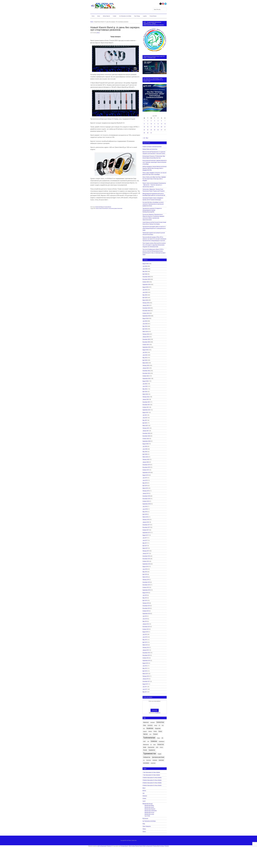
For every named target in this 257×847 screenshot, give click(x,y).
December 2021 (146, 402)
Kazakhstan (150, 728)
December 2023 (146, 339)
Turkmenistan (149, 738)
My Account (145, 818)
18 (154, 126)
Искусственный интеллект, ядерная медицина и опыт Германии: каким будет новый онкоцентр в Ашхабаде (155, 162)
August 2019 (146, 475)
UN (162, 738)
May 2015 (145, 598)
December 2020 (146, 433)
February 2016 (146, 579)
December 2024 (146, 308)
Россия (145, 750)
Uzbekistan (154, 741)
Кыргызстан (151, 747)
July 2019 (145, 477)
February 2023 (146, 365)
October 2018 (146, 501)
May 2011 (145, 692)
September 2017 (146, 532)
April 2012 (145, 671)
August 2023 (146, 349)
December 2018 (146, 496)
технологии (111, 208)
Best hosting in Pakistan (163, 846)
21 (165, 126)
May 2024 (145, 326)
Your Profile (147, 816)
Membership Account (148, 803)
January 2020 (146, 462)
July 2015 (145, 595)
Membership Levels (149, 814)
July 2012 (145, 665)
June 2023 (145, 355)
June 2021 (145, 417)
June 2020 (145, 449)
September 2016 (146, 564)
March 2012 (145, 673)
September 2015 (146, 590)
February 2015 (146, 603)
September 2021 (146, 410)
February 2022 (146, 396)
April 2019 (145, 485)
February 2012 (146, 676)
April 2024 (145, 329)
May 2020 (145, 451)
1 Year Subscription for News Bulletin (151, 772)
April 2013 (145, 642)
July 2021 (145, 415)
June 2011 (145, 689)
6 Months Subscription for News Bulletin (152, 782)
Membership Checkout (150, 809)
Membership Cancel (149, 807)
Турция (159, 753)
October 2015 (146, 587)
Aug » (147, 138)
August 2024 (146, 318)
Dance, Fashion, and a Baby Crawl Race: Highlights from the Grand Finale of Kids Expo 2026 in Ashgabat (154, 178)
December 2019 (146, 464)
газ (143, 760)
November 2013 (146, 626)
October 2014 (146, 611)
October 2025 (146, 282)
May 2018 (145, 511)
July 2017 (145, 537)
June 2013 (145, 637)
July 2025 (145, 289)
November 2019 (146, 467)
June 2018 (145, 509)
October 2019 (146, 470)
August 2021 (146, 412)
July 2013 (145, 634)
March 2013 (145, 645)
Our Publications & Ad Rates (149, 821)
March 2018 (145, 517)
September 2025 (146, 284)
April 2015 (145, 600)
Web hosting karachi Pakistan (150, 846)
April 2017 (145, 545)
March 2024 (145, 331)
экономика (146, 763)
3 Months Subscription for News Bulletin (152, 777)
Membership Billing (149, 805)
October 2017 (146, 530)
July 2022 (145, 383)
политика (155, 760)
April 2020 (145, 454)
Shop (144, 823)
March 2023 (145, 363)
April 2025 (145, 297)
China (144, 725)
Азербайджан (161, 741)
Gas (162, 725)
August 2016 (146, 566)
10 (151, 123)
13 (161, 123)
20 (161, 126)
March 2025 (145, 300)
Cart (143, 793)
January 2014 (146, 624)
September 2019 (146, 472)
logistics (145, 731)
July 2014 (145, 616)
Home (91, 21)
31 (151, 132)
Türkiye (158, 738)
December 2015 (146, 582)
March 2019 (145, 488)
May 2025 (145, 295)
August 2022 (146, 381)
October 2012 (146, 658)
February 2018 (146, 519)
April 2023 (145, 360)
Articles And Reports (99, 206)
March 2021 (145, 425)
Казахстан (160, 744)
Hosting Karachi (124, 846)
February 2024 (146, 334)
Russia (160, 731)
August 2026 (146, 263)
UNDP (144, 741)
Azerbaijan (153, 722)
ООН (157, 747)
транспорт (161, 760)
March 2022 (145, 394)
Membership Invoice (149, 812)
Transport (155, 734)
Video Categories (147, 826)
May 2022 (145, 389)
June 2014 (145, 618)
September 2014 (146, 613)
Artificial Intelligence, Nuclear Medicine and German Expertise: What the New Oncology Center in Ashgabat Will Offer (155, 168)
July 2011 (145, 686)
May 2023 (145, 357)
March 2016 (145, 577)
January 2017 (146, 553)
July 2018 (145, 506)
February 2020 (146, 459)
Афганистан (146, 744)
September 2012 (146, 660)
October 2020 (146, 438)
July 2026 (145, 266)
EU (159, 725)
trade (150, 734)
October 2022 (146, 376)
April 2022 (145, 391)
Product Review (107, 206)
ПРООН (161, 747)
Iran (144, 728)
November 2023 (146, 342)
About (144, 788)
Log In (144, 801)
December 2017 (146, 524)
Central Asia (160, 722)
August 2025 (146, 287)
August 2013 (146, 631)
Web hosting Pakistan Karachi (136, 846)
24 (151, 129)
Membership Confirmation (151, 810)
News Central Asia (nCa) (103, 6)
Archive (144, 790)
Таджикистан (152, 750)
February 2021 (146, 428)
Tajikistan (145, 734)
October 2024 (146, 313)
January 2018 (146, 522)
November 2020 (146, 436)
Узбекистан (146, 757)
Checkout (145, 796)
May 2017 (145, 543)
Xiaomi (97, 208)
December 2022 (146, 370)
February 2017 (146, 551)
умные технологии (118, 208)
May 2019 (145, 483)
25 (154, 129)
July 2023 (145, 352)
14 (165, 123)
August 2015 (146, 592)
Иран (154, 744)
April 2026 (145, 274)
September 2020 (146, 441)
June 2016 (145, 569)
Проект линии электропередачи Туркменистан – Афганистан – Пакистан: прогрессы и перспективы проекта (154, 185)
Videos (144, 829)
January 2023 (146, 368)
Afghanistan (146, 722)
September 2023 (146, 347)
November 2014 (146, 608)
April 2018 (145, 514)
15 (144, 126)
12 (158, 123)
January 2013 (146, 650)
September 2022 (146, 378)
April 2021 (145, 423)
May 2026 (145, 271)
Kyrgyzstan (157, 728)
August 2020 (146, 443)
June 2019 (145, 480)
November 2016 (146, 558)
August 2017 (146, 535)
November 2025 (146, 279)
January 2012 (146, 678)
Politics (155, 731)
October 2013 (146, 629)
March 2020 (145, 457)
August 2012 (146, 663)
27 (161, 129)
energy (155, 725)
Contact (144, 798)
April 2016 (145, 574)
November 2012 (146, 655)
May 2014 (145, 621)
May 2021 (145, 420)
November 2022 (146, 373)
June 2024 (145, 323)
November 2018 (146, 498)
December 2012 (146, 652)
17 (151, 126)
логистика (148, 760)
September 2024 (146, 316)
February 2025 (146, 302)
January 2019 (146, 493)
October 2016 (146, 561)
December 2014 (146, 605)
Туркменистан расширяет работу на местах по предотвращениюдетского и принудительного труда (154, 228)
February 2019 (146, 490)
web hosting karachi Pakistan (104, 846)
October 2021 (146, 407)
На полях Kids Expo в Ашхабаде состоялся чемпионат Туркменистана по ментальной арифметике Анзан (153, 204)
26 (158, 129)
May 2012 (145, 668)
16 (147, 126)
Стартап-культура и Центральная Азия (152, 146)
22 (144, 129)
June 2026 (145, 269)
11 (154, 123)
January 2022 (146, 399)
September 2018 (146, 504)
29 (144, 132)
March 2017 (145, 548)
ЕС (151, 744)
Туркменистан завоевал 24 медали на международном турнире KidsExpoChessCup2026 (152, 210)
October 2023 (146, 344)
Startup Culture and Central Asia (150, 149)
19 (158, 126)
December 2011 (146, 681)
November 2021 (146, 404)
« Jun (144, 138)
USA (148, 741)
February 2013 (146, 647)
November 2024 (146, 310)
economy (150, 725)
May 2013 (145, 639)
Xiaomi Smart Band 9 (103, 208)
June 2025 (145, 292)
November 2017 (146, 527)
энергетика (153, 763)
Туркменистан (149, 753)
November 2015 (146, 584)
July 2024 (145, 321)
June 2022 (145, 386)
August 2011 (146, 684)
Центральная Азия (158, 757)
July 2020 (145, 446)
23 (147, 129)
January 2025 (146, 305)
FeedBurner (157, 712)
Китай (144, 747)
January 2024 (146, 336)
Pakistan (150, 731)
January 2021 (146, 430)
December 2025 (146, 276)
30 (147, 132)
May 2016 (145, 571)
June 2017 (145, 540)
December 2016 (146, 556)
